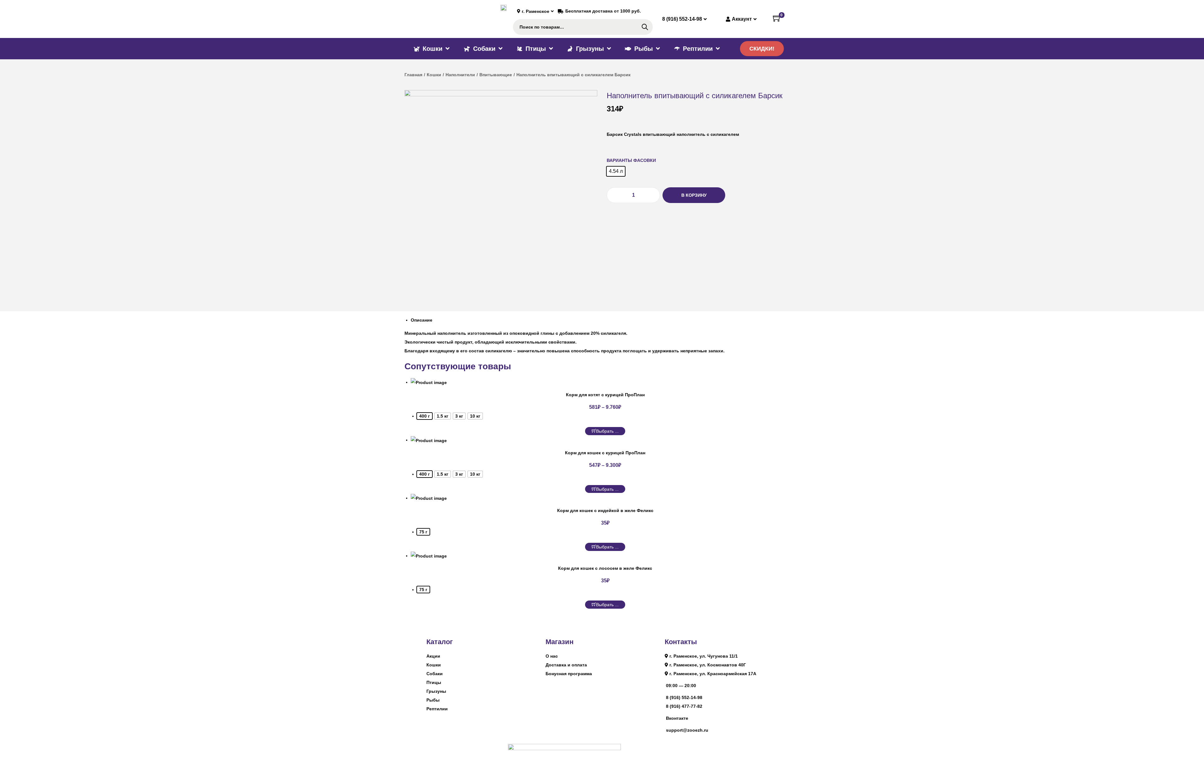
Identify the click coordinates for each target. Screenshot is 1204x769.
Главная (413, 74)
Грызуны (436, 691)
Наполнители (460, 74)
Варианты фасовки (631, 160)
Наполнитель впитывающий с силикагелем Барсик (695, 95)
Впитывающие (495, 74)
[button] (762, 48)
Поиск (645, 26)
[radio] (616, 171)
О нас (552, 656)
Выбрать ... (607, 431)
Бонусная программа (569, 673)
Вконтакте (677, 718)
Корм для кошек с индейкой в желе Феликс (605, 510)
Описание (421, 320)
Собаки (434, 673)
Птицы (433, 682)
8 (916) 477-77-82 (684, 706)
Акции (433, 656)
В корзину (694, 195)
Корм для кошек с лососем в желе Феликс (605, 568)
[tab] (605, 320)
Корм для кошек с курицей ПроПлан (605, 452)
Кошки (434, 74)
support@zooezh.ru (687, 730)
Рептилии (437, 708)
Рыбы (433, 699)
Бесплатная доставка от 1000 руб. (603, 10)
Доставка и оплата (566, 664)
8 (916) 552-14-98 (684, 697)
